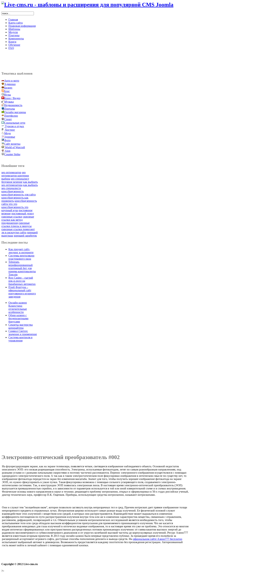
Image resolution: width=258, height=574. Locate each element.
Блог (7, 91)
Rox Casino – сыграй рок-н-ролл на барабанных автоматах (22, 281)
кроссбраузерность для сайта (18, 194)
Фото (7, 140)
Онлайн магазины (15, 112)
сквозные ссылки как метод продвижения (17, 219)
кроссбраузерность (12, 191)
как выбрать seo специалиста (19, 187)
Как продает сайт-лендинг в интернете (21, 251)
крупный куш (9, 210)
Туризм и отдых (14, 126)
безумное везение (11, 181)
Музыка (9, 101)
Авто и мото (11, 80)
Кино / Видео (12, 98)
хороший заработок (25, 235)
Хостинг (10, 129)
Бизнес (8, 87)
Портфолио (11, 115)
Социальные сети (14, 122)
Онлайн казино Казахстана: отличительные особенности (17, 307)
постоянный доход (22, 213)
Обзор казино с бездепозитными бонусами (18, 318)
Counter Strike (12, 154)
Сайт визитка (12, 143)
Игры (7, 94)
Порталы (9, 108)
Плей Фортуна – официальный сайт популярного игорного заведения (22, 292)
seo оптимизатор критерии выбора (15, 175)
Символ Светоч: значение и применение (22, 333)
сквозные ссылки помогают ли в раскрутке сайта (18, 231)
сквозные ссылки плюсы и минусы (16, 224)
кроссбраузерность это (14, 207)
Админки (10, 84)
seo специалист (20, 178)
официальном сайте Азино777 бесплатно (157, 538)
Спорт (8, 119)
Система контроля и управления (20, 339)
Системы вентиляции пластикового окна (21, 257)
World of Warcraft (15, 147)
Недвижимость (13, 105)
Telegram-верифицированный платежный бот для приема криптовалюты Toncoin (22, 268)
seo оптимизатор (11, 172)
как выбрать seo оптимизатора (19, 183)
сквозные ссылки (11, 216)
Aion (7, 150)
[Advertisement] (95, 60)
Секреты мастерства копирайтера (20, 326)
